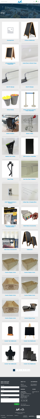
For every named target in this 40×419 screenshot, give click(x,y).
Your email (2, 389)
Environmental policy (24, 386)
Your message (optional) (5, 397)
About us (22, 384)
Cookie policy (4, 417)
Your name (2, 385)
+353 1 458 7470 (23, 404)
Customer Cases (23, 385)
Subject (2, 393)
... (20, 370)
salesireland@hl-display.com (25, 405)
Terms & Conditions (10, 415)
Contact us (16, 415)
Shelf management (34, 384)
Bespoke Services (34, 385)
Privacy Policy (3, 415)
